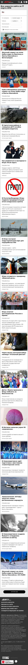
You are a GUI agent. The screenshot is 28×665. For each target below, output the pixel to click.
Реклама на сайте (7, 604)
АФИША (4, 175)
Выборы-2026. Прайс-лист (9, 608)
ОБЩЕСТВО (5, 289)
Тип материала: (5, 18)
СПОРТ (4, 67)
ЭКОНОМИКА (5, 253)
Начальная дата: (5, 23)
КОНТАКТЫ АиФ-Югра (7, 602)
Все (3, 12)
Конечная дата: (5, 26)
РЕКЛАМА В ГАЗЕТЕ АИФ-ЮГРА (10, 606)
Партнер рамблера (14, 657)
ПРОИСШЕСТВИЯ (7, 138)
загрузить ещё (14, 591)
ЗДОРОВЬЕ (5, 216)
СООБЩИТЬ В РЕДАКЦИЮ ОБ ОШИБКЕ (12, 610)
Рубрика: (4, 20)
